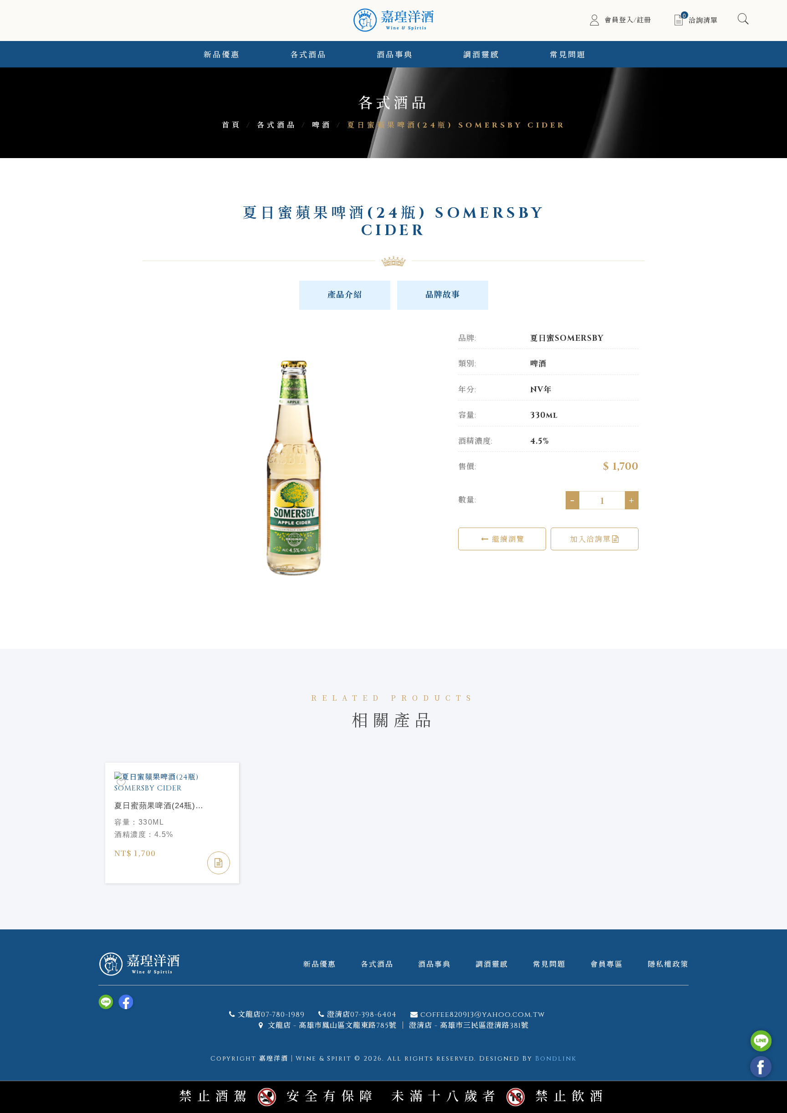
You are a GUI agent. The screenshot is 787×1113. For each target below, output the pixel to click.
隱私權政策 (668, 963)
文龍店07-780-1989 (271, 1015)
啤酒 (322, 125)
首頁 (232, 125)
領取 (757, 79)
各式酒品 (308, 55)
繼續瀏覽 (507, 538)
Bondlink (556, 1058)
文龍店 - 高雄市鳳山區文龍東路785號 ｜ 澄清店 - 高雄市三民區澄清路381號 (397, 1026)
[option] (293, 468)
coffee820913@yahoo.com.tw (482, 1015)
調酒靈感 (481, 55)
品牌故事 (442, 295)
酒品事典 (395, 55)
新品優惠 (222, 55)
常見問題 (568, 55)
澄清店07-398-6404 (362, 1015)
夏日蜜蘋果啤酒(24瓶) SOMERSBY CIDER (154, 806)
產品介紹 (344, 295)
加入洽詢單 (590, 538)
